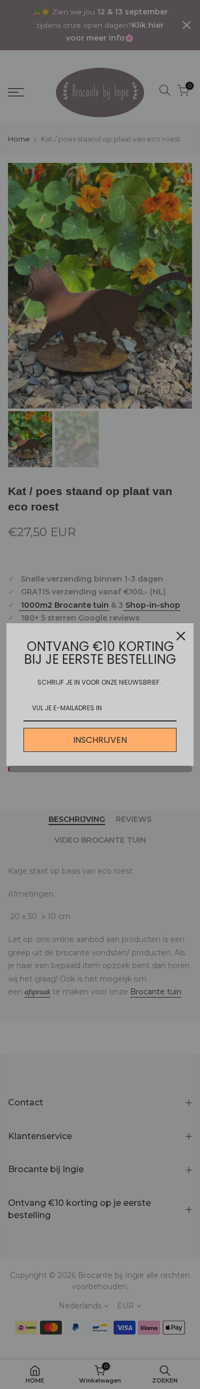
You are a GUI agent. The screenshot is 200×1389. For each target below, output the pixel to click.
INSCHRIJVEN (100, 740)
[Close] (181, 636)
